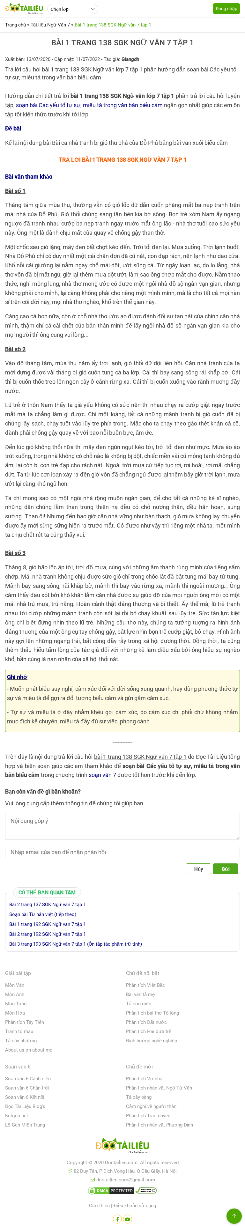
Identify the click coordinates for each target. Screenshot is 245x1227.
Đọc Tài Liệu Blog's (25, 1106)
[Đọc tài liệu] (117, 1219)
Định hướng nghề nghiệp (151, 1041)
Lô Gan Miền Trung (25, 1125)
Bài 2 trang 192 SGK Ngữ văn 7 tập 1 (47, 934)
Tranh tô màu (19, 1031)
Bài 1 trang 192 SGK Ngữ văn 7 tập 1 (47, 924)
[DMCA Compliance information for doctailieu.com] (146, 1192)
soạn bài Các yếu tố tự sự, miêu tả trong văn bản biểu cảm (89, 105)
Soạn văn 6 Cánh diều (28, 1079)
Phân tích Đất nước (146, 1022)
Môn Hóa (15, 1013)
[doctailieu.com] (122, 1146)
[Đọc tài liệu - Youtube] (127, 1219)
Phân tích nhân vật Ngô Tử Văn (159, 1088)
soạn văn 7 (102, 775)
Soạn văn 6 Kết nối (24, 1097)
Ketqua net (16, 1116)
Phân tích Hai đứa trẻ (148, 1031)
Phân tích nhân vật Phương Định (159, 1125)
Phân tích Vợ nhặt (145, 1079)
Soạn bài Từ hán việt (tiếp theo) (42, 914)
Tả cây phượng (21, 1041)
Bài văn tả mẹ (140, 994)
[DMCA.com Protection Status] (111, 1192)
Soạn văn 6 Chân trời (27, 1088)
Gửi (226, 869)
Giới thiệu (99, 1206)
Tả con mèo (139, 1004)
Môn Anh (14, 994)
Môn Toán (15, 1004)
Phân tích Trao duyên (148, 1116)
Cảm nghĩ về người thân (151, 1106)
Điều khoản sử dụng (135, 1206)
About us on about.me (28, 1050)
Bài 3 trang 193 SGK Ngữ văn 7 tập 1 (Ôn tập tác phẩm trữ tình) (75, 944)
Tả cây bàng (139, 1097)
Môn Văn (14, 985)
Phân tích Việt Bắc (145, 985)
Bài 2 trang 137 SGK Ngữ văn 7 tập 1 (47, 904)
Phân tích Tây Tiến (24, 1022)
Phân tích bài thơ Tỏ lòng (152, 1013)
